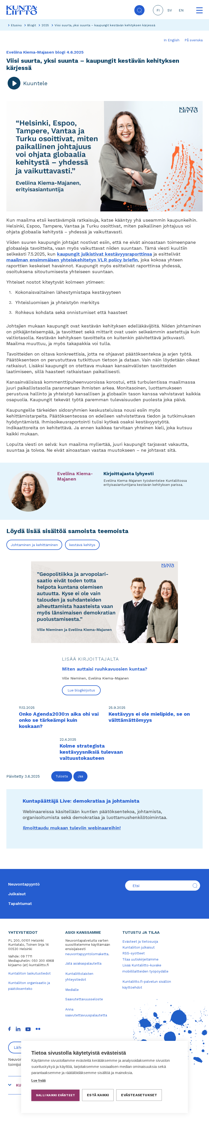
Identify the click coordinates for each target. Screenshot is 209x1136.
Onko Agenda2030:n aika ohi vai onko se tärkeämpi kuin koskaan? (59, 720)
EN (181, 10)
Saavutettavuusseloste (84, 999)
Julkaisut (17, 894)
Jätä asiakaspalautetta (83, 963)
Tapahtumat (20, 903)
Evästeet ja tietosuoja (140, 941)
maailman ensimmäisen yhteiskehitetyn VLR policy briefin (72, 259)
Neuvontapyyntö (24, 884)
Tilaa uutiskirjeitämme (140, 959)
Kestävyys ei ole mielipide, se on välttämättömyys (149, 717)
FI (158, 10)
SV (169, 10)
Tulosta (62, 776)
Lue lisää (38, 1080)
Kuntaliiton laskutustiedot (29, 973)
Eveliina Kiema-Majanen (75, 476)
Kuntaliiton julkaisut (138, 947)
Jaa (80, 776)
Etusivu (16, 25)
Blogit (31, 25)
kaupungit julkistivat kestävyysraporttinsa (104, 254)
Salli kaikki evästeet (55, 1095)
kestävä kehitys (82, 545)
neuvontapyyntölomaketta (86, 954)
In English (171, 40)
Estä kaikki (98, 1095)
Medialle (72, 990)
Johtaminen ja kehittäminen (34, 545)
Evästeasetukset (139, 1095)
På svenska (194, 40)
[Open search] (139, 10)
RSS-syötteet (133, 953)
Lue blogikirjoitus (81, 690)
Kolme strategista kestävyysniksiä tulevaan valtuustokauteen (91, 752)
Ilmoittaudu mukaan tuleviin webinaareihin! (72, 827)
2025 (45, 25)
